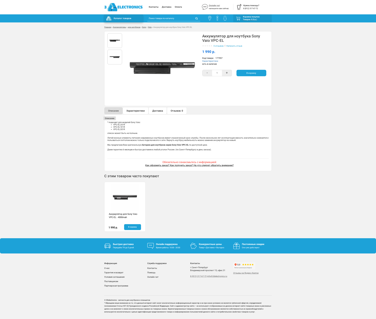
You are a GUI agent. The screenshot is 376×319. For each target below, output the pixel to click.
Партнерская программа (116, 286)
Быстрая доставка (123, 244)
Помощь (151, 272)
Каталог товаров (122, 18)
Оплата (178, 7)
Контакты (153, 7)
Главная (107, 27)
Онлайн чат (214, 5)
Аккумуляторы (119, 27)
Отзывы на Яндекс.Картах (246, 273)
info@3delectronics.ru (217, 276)
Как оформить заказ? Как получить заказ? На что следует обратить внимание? (189, 165)
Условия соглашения (114, 277)
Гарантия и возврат (113, 272)
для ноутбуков (134, 27)
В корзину (251, 73)
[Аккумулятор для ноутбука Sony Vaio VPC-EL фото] (114, 40)
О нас (107, 268)
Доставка (166, 7)
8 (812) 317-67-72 (198, 276)
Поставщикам (111, 281)
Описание (113, 110)
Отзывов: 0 (177, 110)
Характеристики (210, 61)
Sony (144, 27)
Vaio (150, 27)
